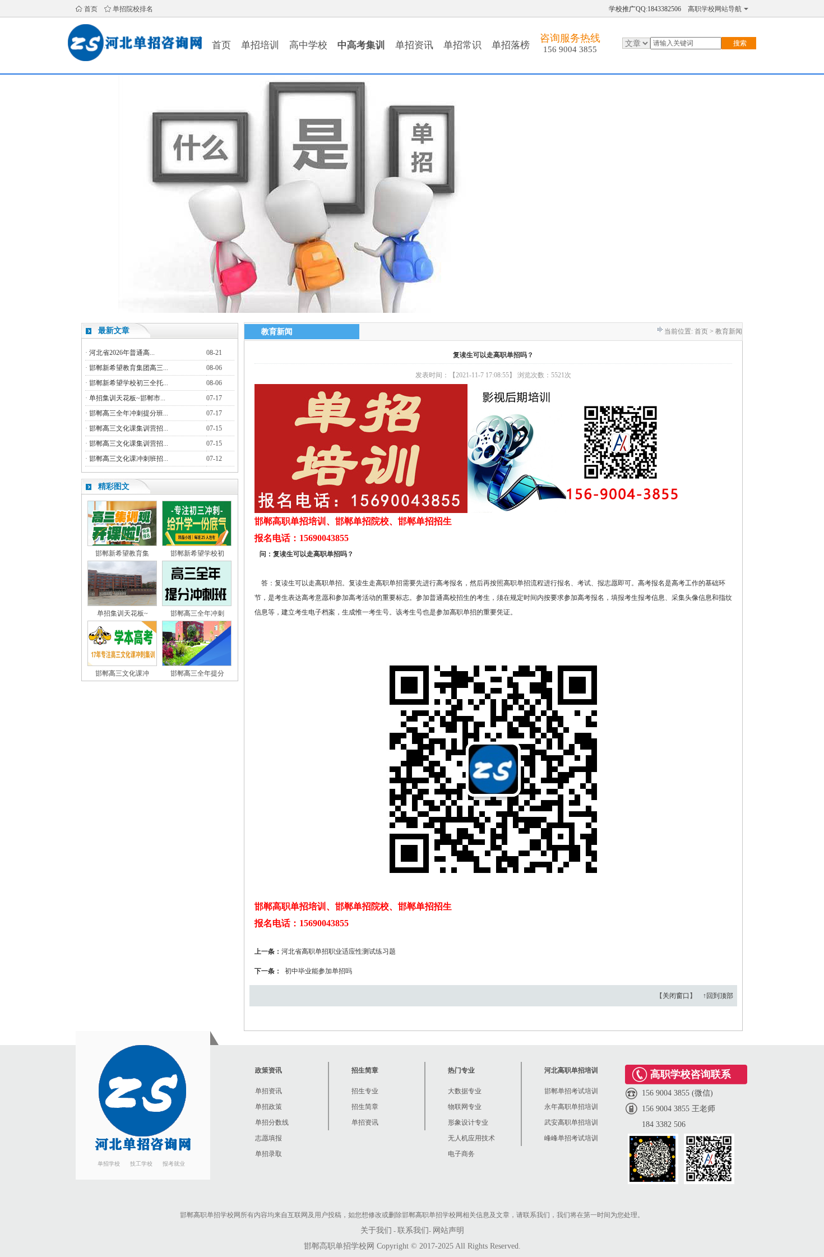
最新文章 (113, 330)
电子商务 (461, 1154)
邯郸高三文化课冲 (122, 673)
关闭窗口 (676, 996)
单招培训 (260, 45)
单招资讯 (414, 45)
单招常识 (462, 45)
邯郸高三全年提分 (197, 673)
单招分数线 (272, 1122)
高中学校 (308, 45)
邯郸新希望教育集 (122, 553)
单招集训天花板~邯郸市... (127, 398)
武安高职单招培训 (571, 1122)
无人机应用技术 (471, 1138)
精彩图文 (113, 486)
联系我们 (413, 1230)
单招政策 (268, 1107)
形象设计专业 (468, 1122)
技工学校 (141, 1164)
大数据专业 (465, 1091)
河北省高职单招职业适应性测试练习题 (338, 951)
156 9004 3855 (570, 49)
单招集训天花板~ (122, 613)
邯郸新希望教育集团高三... (128, 368)
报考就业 (174, 1164)
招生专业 (364, 1091)
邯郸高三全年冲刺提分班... (128, 413)
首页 (91, 9)
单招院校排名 (133, 9)
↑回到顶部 (718, 996)
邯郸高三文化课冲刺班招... (128, 459)
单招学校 (109, 1164)
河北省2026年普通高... (122, 353)
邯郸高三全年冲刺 (197, 613)
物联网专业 (465, 1107)
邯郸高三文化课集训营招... (128, 428)
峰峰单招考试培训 (571, 1138)
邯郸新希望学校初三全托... (128, 383)
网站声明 (448, 1230)
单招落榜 (511, 45)
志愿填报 (268, 1138)
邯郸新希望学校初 (197, 553)
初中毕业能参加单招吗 (317, 971)
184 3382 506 (664, 1124)
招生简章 (364, 1107)
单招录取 (268, 1154)
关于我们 (376, 1230)
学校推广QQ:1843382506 (645, 9)
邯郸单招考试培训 (571, 1091)
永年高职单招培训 (571, 1107)
